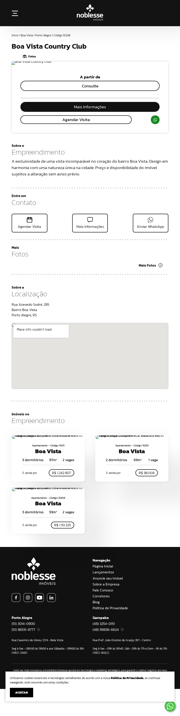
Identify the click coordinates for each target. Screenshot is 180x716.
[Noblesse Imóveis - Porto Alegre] (90, 19)
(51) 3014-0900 (23, 623)
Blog (96, 602)
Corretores (101, 596)
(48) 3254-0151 (104, 623)
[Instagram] (27, 600)
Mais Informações (90, 107)
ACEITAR (21, 692)
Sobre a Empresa (106, 584)
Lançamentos (103, 572)
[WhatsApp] (155, 119)
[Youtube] (39, 600)
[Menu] (15, 13)
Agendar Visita (76, 119)
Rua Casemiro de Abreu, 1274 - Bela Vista (37, 640)
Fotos (32, 56)
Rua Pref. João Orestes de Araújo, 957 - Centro (122, 640)
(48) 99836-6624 (106, 629)
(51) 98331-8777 (23, 629)
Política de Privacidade (110, 608)
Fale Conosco (103, 590)
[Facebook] (16, 600)
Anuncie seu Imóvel (108, 578)
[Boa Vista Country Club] (31, 61)
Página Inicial (103, 566)
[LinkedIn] (51, 600)
